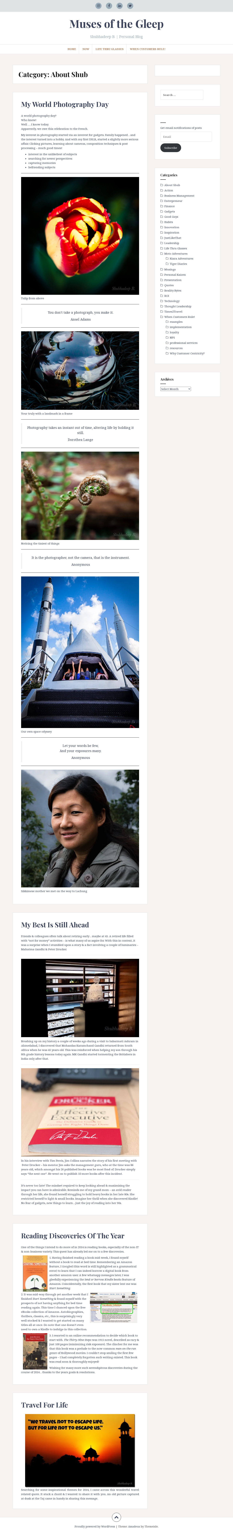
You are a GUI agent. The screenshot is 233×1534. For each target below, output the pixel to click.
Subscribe (170, 148)
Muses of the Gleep (116, 23)
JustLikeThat (172, 238)
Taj (42, 1498)
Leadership (171, 243)
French (82, 128)
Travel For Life (44, 1404)
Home (72, 49)
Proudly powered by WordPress (95, 1526)
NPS (172, 337)
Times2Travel (173, 311)
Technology (171, 301)
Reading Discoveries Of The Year (73, 1235)
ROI (166, 295)
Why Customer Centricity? (187, 353)
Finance (169, 206)
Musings (170, 269)
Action (168, 190)
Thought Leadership (177, 306)
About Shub (172, 185)
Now (85, 49)
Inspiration (171, 232)
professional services (184, 343)
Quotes (169, 285)
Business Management (179, 195)
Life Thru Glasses (110, 49)
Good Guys (171, 216)
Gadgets (169, 211)
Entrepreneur (173, 201)
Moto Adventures (175, 253)
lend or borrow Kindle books (103, 1279)
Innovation (171, 227)
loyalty (174, 332)
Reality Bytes (172, 290)
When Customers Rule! (147, 49)
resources (176, 348)
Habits (168, 222)
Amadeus (134, 1526)
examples (176, 321)
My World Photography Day (65, 104)
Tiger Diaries (178, 264)
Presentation (172, 280)
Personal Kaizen (175, 274)
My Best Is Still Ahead (55, 924)
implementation (181, 327)
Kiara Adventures (181, 258)
